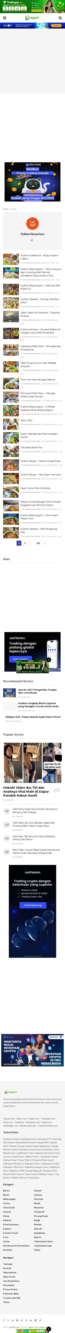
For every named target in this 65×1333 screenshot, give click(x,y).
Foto (5, 1237)
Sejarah (38, 1228)
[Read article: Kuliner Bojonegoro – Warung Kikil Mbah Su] (11, 289)
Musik (37, 1203)
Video (37, 1249)
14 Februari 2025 (51, 370)
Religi (37, 1220)
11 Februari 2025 (51, 384)
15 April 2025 (25, 697)
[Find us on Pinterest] (22, 1320)
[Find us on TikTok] (40, 1320)
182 (38, 543)
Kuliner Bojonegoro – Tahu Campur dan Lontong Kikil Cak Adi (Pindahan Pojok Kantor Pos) (41, 272)
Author (14, 209)
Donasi (6, 1174)
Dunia (6, 1216)
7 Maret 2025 (49, 293)
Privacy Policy (10, 1289)
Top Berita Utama (48, 1156)
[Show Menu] (4, 18)
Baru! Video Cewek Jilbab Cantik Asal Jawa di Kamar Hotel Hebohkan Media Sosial (36, 851)
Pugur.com (34, 1118)
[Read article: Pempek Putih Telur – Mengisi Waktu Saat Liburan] (11, 397)
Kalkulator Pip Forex (13, 1167)
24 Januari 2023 (14, 721)
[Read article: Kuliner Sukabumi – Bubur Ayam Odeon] (11, 259)
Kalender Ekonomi (44, 1153)
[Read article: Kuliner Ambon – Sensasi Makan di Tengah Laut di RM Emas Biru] (11, 333)
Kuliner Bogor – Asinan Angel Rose (40, 460)
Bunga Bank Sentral (25, 1142)
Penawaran (33, 1177)
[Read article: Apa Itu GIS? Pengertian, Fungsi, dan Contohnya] (9, 692)
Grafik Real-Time (25, 1153)
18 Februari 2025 (51, 354)
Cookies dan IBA (11, 1297)
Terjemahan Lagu (43, 1245)
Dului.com (46, 1122)
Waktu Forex (32, 1156)
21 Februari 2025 (51, 320)
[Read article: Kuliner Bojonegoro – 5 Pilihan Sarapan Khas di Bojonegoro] (11, 410)
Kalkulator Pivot (32, 1163)
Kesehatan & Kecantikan (16, 1245)
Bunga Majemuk (33, 1170)
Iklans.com (21, 1118)
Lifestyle (38, 1199)
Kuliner (38, 1190)
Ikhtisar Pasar (10, 1160)
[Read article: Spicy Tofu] (11, 424)
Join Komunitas (11, 1281)
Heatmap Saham (11, 1139)
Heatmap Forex (28, 1139)
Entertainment (11, 1224)
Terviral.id (19, 1122)
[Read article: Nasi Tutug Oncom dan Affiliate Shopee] (11, 367)
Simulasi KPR (49, 1170)
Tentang (7, 1264)
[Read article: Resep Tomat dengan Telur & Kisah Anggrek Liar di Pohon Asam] (11, 505)
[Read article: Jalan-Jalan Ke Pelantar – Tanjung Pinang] (11, 316)
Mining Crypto (46, 1174)
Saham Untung (17, 1146)
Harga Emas (45, 1146)
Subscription (9, 1272)
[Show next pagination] (45, 543)
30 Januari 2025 (50, 492)
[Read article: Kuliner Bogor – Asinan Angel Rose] (11, 465)
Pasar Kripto (24, 1160)
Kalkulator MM (17, 1170)
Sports (37, 1237)
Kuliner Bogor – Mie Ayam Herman (41, 474)
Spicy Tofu (26, 420)
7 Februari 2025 (50, 401)
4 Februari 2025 (50, 441)
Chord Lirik (9, 1207)
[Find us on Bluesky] (17, 1320)
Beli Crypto (17, 1174)
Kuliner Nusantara (32, 263)
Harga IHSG (43, 1142)
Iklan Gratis (9, 1276)
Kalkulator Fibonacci (13, 1163)
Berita (6, 1190)
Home (6, 209)
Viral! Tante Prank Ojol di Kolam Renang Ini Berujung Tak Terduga (35, 811)
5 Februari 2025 (50, 424)
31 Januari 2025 (50, 452)
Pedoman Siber (11, 1293)
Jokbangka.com (10, 1125)
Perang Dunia (41, 1216)
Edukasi (7, 1220)
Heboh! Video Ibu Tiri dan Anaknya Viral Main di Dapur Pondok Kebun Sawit (26, 791)
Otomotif (39, 1211)
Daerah (7, 1211)
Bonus (23, 1177)
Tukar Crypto (31, 1174)
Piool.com (8, 1122)
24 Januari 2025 (50, 509)
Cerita (6, 1203)
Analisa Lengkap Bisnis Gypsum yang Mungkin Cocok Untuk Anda (38, 705)
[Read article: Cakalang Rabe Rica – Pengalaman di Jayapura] (11, 350)
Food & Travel (10, 1233)
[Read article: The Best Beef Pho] (11, 451)
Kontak (7, 1268)
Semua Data (36, 1149)
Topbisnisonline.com (48, 1125)
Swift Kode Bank (20, 1149)
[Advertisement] (32, 61)
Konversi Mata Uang (42, 1160)
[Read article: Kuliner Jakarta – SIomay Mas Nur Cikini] (11, 303)
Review (37, 1224)
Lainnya (38, 1194)
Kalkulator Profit (50, 1163)
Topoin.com (9, 1118)
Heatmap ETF (44, 1139)
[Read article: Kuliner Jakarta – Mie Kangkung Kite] (11, 532)
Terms (6, 1302)
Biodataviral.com (28, 1125)
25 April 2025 (49, 263)
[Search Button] (60, 18)
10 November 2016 (27, 711)
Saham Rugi (31, 1146)
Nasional (38, 1207)
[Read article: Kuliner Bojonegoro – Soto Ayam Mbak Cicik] (11, 519)
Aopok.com (14, 1327)
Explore (7, 1228)
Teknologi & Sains (43, 1241)
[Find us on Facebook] (4, 1320)
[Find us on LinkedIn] (13, 1320)
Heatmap (48, 1149)
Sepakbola (39, 1233)
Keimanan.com (33, 1122)
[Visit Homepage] (32, 18)
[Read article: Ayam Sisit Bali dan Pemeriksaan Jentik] (11, 437)
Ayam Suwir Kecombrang (35, 488)
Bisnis (6, 1194)
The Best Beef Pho (31, 447)
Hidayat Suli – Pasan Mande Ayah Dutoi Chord (33, 717)
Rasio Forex (18, 1156)
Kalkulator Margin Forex (36, 1167)
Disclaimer (8, 1285)
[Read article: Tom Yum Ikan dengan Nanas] (11, 383)
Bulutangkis (9, 1199)
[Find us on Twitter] (8, 1320)
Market (15, 1177)
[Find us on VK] (31, 1320)
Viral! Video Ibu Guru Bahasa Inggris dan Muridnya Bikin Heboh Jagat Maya (34, 824)
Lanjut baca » (9, 1106)
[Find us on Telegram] (35, 1320)
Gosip (6, 1241)
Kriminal (7, 1249)
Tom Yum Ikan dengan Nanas (38, 379)
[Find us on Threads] (26, 1320)
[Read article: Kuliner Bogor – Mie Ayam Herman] (11, 478)
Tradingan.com (48, 1118)
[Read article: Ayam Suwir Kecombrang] (11, 492)
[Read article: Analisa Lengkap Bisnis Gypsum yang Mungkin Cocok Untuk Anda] (9, 706)
